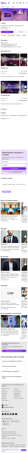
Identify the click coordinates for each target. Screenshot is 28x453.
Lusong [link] (12, 6)
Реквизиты (4, 428)
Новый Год (4, 396)
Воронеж (23, 444)
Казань (10, 446)
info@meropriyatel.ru (9, 407)
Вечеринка (4, 393)
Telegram (6, 405)
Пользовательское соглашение (9, 433)
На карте (18, 35)
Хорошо (23, 450)
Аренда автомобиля (18, 398)
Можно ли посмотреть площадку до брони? (12, 377)
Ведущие (4, 398)
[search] (17, 3)
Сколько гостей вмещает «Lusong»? (12, 361)
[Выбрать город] (9, 3)
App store (7, 421)
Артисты (16, 388)
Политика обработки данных (24, 338)
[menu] (26, 3)
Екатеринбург (5, 446)
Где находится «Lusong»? (9, 366)
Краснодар (15, 446)
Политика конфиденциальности (9, 431)
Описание (4, 35)
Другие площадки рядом (9, 200)
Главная (2, 6)
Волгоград (17, 444)
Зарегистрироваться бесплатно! (14, 350)
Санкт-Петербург (10, 444)
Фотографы (16, 390)
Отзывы (24, 35)
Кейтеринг (4, 395)
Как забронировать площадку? (10, 371)
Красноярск (22, 446)
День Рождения (5, 388)
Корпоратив (4, 391)
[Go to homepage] (4, 2)
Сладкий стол (17, 396)
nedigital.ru (13, 438)
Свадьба (4, 390)
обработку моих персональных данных (20, 171)
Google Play (16, 421)
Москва (8, 6)
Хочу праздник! (14, 168)
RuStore (7, 424)
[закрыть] (27, 338)
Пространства (11, 35)
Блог (3, 430)
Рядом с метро (5, 400)
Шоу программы (17, 391)
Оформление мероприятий (17, 394)
